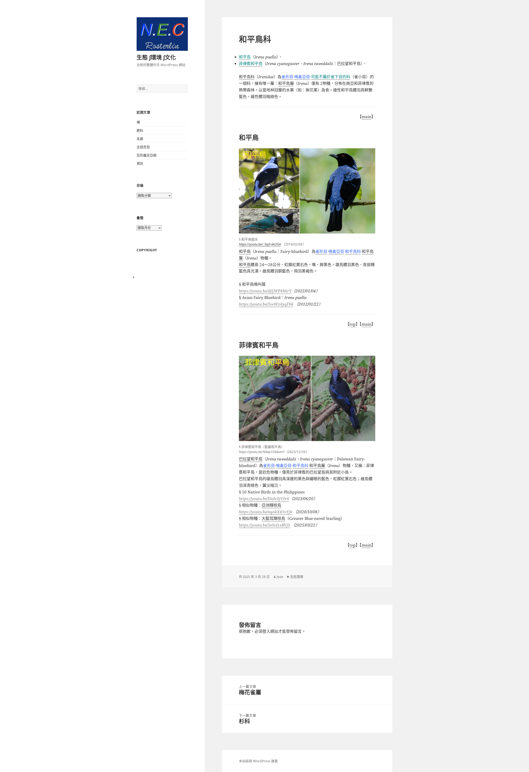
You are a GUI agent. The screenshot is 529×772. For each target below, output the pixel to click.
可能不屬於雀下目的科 (330, 76)
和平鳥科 (247, 76)
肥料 (140, 130)
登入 (266, 631)
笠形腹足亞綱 (146, 155)
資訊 (140, 163)
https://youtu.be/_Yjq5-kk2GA (260, 244)
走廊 (140, 138)
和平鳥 (245, 264)
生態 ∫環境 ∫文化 (156, 57)
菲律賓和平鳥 (250, 63)
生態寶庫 (296, 576)
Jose (280, 576)
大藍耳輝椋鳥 (273, 518)
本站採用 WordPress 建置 (258, 761)
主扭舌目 (143, 147)
